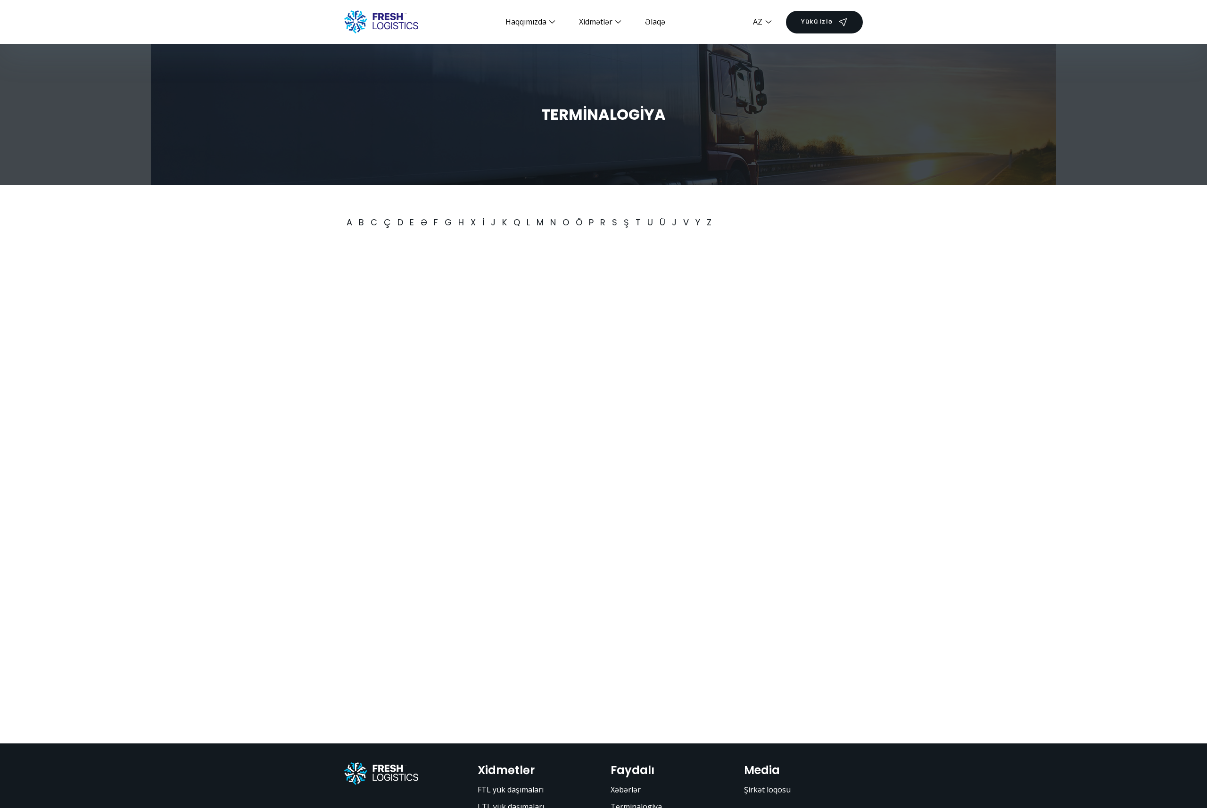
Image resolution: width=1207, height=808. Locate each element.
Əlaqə (655, 21)
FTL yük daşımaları (511, 789)
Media (762, 770)
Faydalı (632, 770)
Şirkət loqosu (767, 789)
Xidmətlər (506, 770)
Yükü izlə (817, 21)
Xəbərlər (626, 789)
